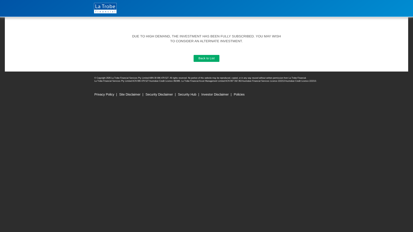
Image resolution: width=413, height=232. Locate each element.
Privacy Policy (104, 94)
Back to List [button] (206, 58)
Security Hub (187, 94)
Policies (239, 94)
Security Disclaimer (159, 94)
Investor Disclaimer (215, 94)
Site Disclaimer (130, 94)
